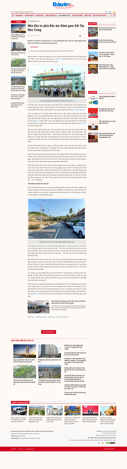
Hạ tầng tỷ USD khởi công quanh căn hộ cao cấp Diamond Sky (17, 105)
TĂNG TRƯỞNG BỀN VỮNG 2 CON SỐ (107, 97)
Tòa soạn (20, 449)
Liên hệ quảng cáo (30, 449)
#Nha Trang (31, 317)
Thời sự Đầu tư (29, 15)
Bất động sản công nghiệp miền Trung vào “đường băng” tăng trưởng (18, 96)
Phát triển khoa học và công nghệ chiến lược (107, 122)
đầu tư (72, 101)
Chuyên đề (92, 92)
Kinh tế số (88, 15)
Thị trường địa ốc (64, 15)
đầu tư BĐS (37, 294)
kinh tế (83, 123)
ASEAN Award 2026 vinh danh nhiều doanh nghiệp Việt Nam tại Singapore (89, 420)
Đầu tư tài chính (77, 15)
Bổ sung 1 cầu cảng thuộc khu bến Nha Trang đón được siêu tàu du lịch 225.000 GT (52, 51)
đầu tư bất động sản (77, 110)
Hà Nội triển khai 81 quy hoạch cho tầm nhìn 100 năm (107, 41)
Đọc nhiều (92, 24)
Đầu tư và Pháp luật (99, 15)
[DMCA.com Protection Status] (110, 443)
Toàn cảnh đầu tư (51, 15)
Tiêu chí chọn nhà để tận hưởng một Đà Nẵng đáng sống (75, 393)
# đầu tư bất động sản (62, 317)
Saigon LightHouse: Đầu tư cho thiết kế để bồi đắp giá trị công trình (18, 36)
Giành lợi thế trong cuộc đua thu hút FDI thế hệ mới (107, 29)
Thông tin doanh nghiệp (20, 402)
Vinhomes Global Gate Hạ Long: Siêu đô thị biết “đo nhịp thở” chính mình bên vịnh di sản (75, 387)
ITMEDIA (112, 449)
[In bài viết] (80, 35)
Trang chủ (13, 449)
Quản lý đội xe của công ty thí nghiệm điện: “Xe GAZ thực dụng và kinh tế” (18, 420)
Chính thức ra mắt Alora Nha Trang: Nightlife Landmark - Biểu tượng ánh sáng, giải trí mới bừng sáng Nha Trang (75, 361)
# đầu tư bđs (51, 317)
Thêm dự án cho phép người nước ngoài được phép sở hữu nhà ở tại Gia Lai (18, 70)
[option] (19, 414)
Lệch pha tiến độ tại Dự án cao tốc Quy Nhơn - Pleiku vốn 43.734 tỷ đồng (106, 54)
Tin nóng (18, 22)
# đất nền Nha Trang (41, 317)
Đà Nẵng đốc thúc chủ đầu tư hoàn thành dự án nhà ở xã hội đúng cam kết (74, 370)
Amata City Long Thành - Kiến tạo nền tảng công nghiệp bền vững (36, 420)
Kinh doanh (39, 15)
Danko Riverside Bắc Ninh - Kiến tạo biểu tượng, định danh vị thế (54, 420)
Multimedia (19, 15)
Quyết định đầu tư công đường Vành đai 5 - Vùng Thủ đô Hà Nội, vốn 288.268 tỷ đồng (107, 66)
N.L (28, 35)
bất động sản (57, 59)
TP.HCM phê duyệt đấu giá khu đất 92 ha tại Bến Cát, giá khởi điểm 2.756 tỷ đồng (18, 88)
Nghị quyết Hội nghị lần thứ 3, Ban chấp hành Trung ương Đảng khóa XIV (107, 135)
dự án (38, 121)
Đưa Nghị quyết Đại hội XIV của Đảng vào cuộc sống (107, 110)
